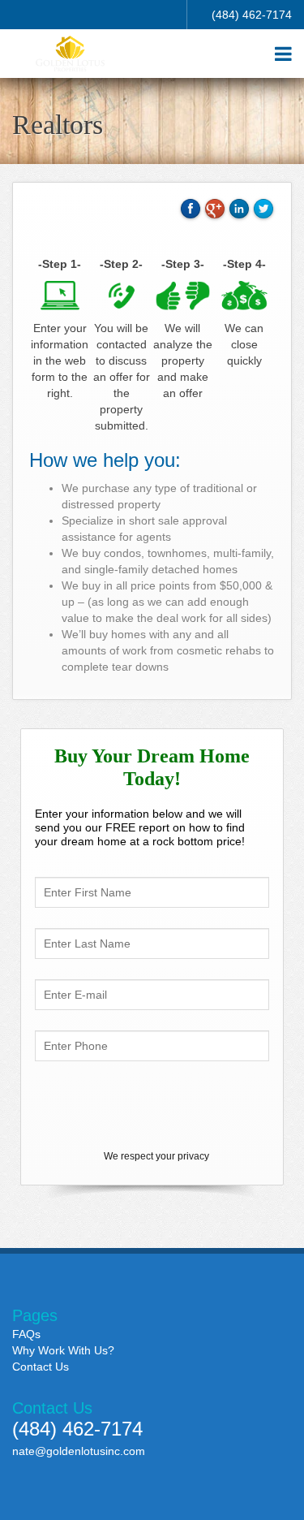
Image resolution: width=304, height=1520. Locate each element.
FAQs (26, 1334)
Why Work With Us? (63, 1350)
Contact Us (40, 1366)
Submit (152, 1104)
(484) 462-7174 (252, 14)
